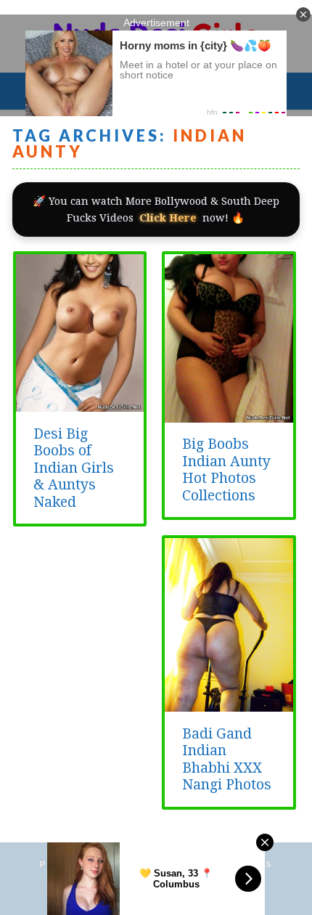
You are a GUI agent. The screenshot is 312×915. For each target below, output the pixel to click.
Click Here (168, 217)
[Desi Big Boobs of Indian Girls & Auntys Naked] (80, 404)
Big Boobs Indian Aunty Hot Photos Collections (226, 469)
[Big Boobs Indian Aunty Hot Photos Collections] (229, 415)
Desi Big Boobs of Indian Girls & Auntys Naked (73, 468)
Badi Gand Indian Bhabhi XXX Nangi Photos (226, 759)
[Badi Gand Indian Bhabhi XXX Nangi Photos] (229, 704)
